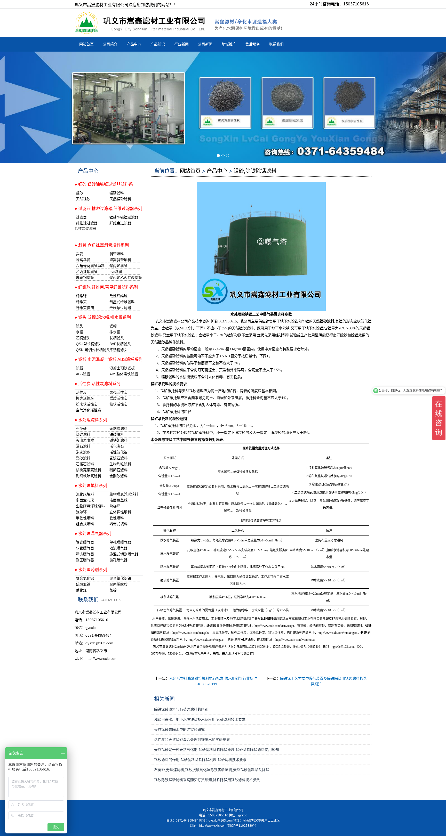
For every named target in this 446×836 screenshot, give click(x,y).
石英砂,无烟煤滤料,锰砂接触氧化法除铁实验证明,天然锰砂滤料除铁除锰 (211, 770)
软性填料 (116, 518)
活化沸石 (116, 446)
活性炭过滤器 (85, 228)
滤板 (79, 368)
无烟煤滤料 (118, 428)
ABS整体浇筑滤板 (123, 374)
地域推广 (229, 44)
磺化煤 (81, 590)
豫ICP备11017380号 (241, 825)
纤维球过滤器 (87, 223)
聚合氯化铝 (85, 578)
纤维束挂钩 (85, 308)
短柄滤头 (83, 338)
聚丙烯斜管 (118, 266)
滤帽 (113, 326)
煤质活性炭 (118, 398)
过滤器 (81, 217)
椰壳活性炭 (85, 398)
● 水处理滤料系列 (91, 420)
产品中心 (134, 44)
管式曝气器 (85, 542)
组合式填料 (85, 524)
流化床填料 (85, 494)
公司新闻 (205, 44)
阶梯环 (114, 506)
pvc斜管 (115, 272)
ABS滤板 (83, 374)
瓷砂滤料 (83, 458)
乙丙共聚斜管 (87, 272)
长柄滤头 (116, 338)
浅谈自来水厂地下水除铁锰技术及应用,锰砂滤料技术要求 (199, 719)
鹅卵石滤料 (118, 470)
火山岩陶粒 (85, 440)
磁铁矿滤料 (118, 440)
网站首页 (86, 44)
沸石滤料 (83, 446)
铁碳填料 (116, 434)
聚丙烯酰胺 (118, 584)
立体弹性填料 (120, 512)
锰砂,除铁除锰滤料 (255, 171)
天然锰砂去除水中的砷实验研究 (179, 729)
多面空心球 (85, 500)
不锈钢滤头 (118, 350)
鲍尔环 (81, 512)
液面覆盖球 (118, 500)
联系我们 (276, 44)
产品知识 (157, 44)
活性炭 (81, 392)
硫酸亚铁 (83, 584)
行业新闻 (181, 44)
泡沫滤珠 (83, 452)
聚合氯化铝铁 (120, 578)
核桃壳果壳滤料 (88, 470)
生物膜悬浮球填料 (123, 494)
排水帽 (114, 332)
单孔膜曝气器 (120, 542)
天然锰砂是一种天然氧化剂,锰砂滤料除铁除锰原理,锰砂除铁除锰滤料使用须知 (216, 750)
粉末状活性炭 (87, 404)
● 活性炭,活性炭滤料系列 (98, 384)
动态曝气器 (85, 554)
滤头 (79, 326)
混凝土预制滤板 (122, 368)
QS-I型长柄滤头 (88, 344)
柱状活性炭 (118, 404)
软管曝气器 (85, 548)
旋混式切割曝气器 (123, 554)
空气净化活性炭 (88, 410)
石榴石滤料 (85, 464)
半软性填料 (85, 518)
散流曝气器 (118, 548)
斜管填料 (116, 254)
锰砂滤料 (83, 434)
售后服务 (252, 44)
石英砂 (81, 428)
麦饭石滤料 (118, 458)
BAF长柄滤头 (120, 344)
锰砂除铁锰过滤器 (123, 217)
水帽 (79, 332)
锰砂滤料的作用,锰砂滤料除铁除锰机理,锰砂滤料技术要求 (200, 760)
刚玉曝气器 (85, 560)
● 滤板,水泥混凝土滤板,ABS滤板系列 (108, 359)
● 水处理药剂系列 (91, 569)
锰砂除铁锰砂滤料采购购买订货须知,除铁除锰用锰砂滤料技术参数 (207, 780)
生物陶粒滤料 (120, 464)
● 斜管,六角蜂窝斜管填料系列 (102, 245)
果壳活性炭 (118, 392)
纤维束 (81, 302)
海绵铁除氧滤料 (88, 476)
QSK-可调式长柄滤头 (91, 350)
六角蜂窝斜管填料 (90, 266)
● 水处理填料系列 (91, 485)
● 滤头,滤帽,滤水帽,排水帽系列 (103, 317)
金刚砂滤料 (118, 476)
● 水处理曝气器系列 (93, 533)
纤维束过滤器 (120, 223)
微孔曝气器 (118, 560)
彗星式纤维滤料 (122, 302)
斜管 (79, 254)
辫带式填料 (118, 524)
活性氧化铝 (118, 452)
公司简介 (110, 44)
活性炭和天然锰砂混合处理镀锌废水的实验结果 (192, 739)
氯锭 (113, 590)
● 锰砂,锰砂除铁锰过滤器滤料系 (104, 184)
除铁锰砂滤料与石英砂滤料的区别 (181, 709)
